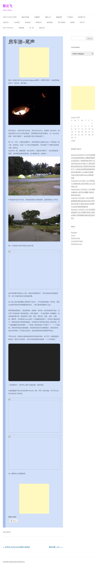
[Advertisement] (34, 62)
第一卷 (31, 28)
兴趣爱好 (37, 17)
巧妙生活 (6, 22)
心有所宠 (17, 22)
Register (74, 232)
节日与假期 (61, 22)
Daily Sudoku (8, 28)
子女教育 (70, 17)
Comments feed (77, 241)
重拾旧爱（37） (56, 547)
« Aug (73, 140)
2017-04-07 (7, 532)
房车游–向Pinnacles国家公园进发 (16, 547)
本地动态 (28, 22)
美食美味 (50, 22)
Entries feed (75, 238)
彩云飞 (7, 6)
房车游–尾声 (21, 41)
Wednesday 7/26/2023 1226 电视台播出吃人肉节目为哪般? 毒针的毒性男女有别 (83, 192)
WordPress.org (76, 244)
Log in (73, 235)
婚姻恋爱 (59, 17)
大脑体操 (21, 28)
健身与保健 (25, 17)
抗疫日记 (42, 28)
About (82, 22)
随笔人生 (48, 17)
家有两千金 (81, 17)
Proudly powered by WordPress (14, 562)
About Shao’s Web (9, 17)
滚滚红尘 (39, 22)
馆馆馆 (72, 22)
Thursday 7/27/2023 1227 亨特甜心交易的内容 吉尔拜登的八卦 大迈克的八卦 (83, 184)
